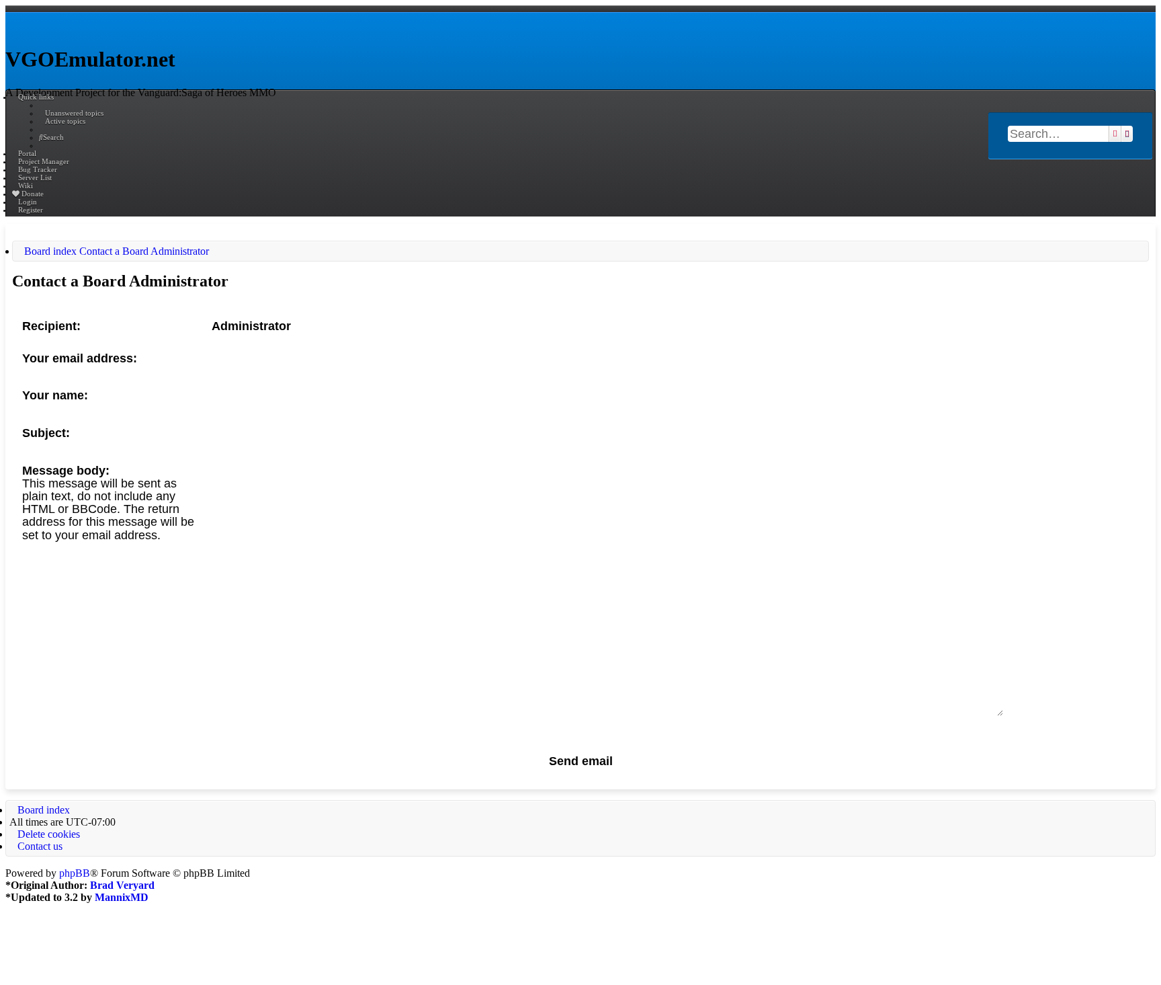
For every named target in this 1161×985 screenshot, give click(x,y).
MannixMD (121, 897)
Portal (27, 153)
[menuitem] (71, 113)
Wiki (25, 186)
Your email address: (79, 358)
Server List (35, 177)
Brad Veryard (122, 885)
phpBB (74, 873)
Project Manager (43, 161)
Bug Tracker (37, 169)
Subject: (46, 433)
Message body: (66, 470)
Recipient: (51, 326)
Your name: (55, 395)
